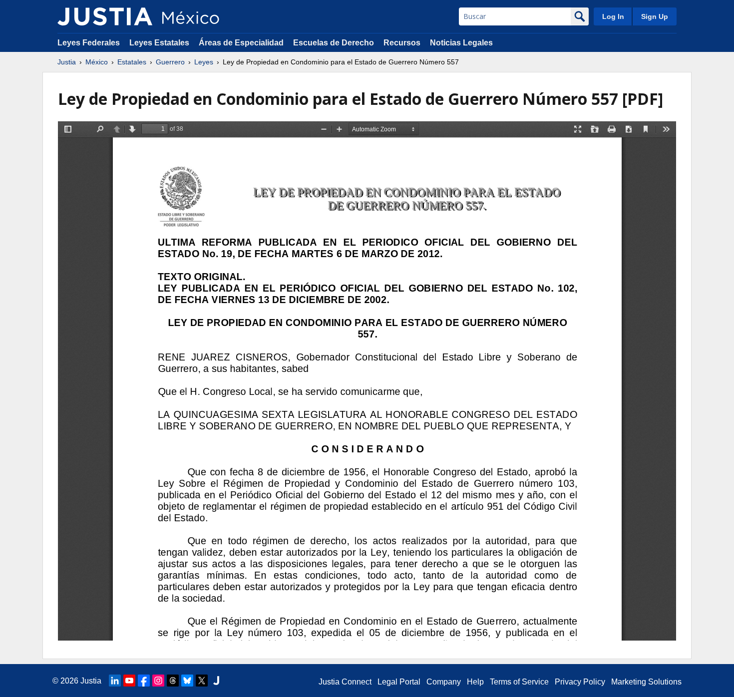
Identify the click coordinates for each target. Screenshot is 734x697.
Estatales (131, 62)
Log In (613, 16)
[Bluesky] (187, 681)
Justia (66, 62)
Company (443, 682)
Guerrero (170, 62)
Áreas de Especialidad (241, 42)
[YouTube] (129, 681)
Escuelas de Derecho (333, 42)
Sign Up (654, 16)
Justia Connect (345, 682)
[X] (202, 681)
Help (475, 682)
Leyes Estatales (159, 42)
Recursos (401, 42)
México (96, 62)
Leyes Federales (88, 42)
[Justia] (104, 16)
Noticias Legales (461, 42)
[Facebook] (144, 681)
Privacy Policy (580, 682)
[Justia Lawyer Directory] (216, 681)
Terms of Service (519, 682)
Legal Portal (398, 682)
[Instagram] (158, 681)
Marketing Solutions (646, 682)
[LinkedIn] (115, 681)
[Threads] (173, 681)
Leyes (203, 62)
